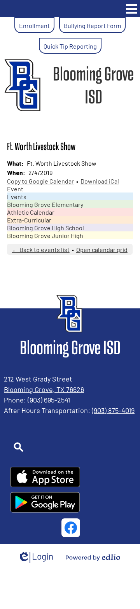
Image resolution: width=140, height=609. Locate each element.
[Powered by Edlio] (93, 557)
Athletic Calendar (30, 212)
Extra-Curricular (29, 220)
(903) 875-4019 (113, 410)
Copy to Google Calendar (40, 181)
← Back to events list (41, 249)
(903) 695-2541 (49, 399)
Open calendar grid (102, 249)
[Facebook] (70, 527)
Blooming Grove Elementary (45, 204)
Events (16, 196)
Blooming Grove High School (45, 227)
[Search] (45, 447)
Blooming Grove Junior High (45, 235)
